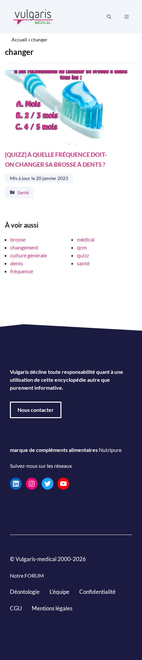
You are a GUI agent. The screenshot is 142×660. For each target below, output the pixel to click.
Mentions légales (52, 608)
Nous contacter (36, 410)
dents (16, 263)
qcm (82, 247)
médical (85, 239)
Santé (23, 192)
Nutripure (110, 450)
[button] (109, 17)
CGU (16, 608)
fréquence (21, 271)
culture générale (28, 255)
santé (83, 263)
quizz (83, 255)
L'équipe (59, 591)
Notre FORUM (27, 575)
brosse (17, 239)
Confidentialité (97, 591)
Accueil (19, 39)
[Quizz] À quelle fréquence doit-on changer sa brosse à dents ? (56, 159)
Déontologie (25, 591)
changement (24, 247)
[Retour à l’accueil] (33, 16)
